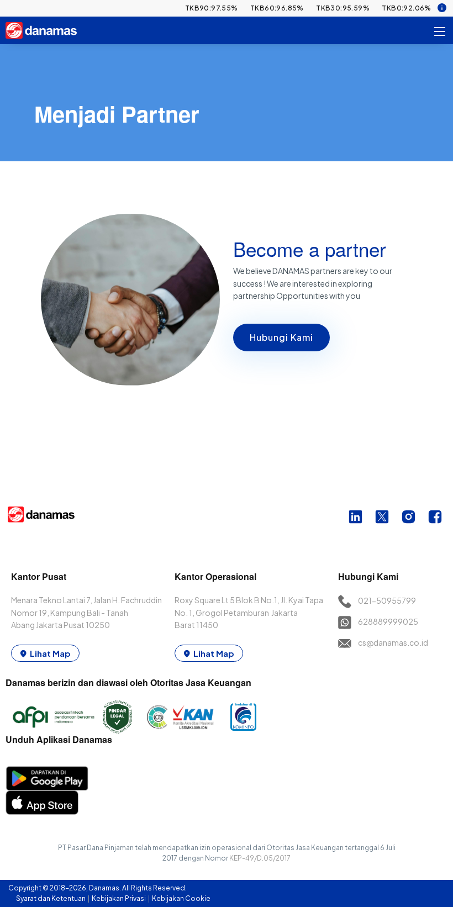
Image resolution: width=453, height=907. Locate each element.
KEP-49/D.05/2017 (260, 858)
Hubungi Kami (281, 337)
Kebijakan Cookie (181, 898)
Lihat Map (50, 653)
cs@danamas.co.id (393, 642)
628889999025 (388, 621)
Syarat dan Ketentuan (51, 898)
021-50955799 (387, 600)
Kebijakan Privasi (119, 898)
